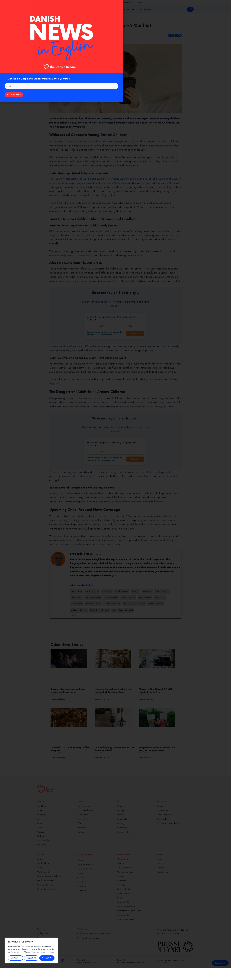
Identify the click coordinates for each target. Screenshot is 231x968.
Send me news (14, 95)
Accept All (47, 958)
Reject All (31, 958)
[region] (31, 950)
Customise (16, 958)
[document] (115, 484)
